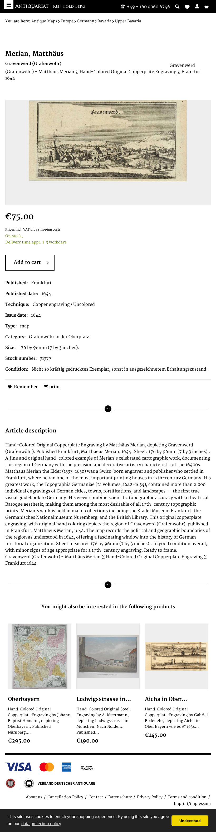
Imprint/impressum (192, 803)
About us (34, 797)
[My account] (197, 6)
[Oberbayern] (39, 656)
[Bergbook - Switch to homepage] (50, 6)
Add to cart (27, 263)
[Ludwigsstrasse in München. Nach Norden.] (108, 656)
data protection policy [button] (41, 823)
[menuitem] (197, 6)
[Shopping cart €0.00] (206, 6)
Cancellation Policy (65, 797)
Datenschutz (120, 797)
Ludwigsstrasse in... (103, 699)
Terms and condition (187, 797)
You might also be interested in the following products (108, 607)
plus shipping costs (45, 230)
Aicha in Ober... (166, 699)
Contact (96, 797)
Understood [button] (190, 821)
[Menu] (8, 4)
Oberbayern (24, 699)
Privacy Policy (150, 797)
